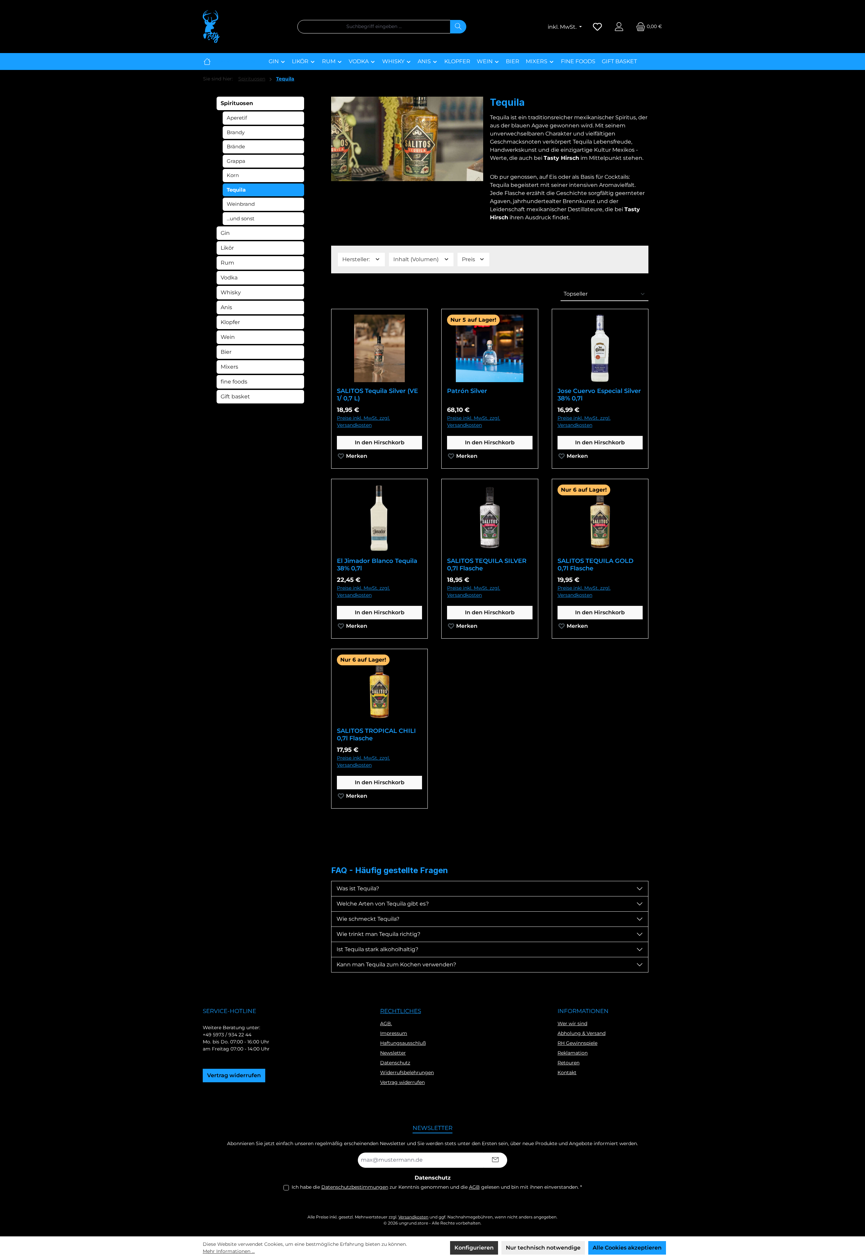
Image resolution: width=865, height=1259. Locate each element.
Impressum (393, 1033)
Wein (228, 337)
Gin (225, 233)
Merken (356, 456)
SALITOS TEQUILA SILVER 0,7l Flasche (486, 564)
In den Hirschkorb (379, 442)
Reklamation (573, 1053)
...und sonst (240, 218)
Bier (226, 352)
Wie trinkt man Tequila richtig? (378, 934)
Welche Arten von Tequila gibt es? (383, 903)
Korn (233, 175)
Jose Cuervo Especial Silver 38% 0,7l (599, 394)
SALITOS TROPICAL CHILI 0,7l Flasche (376, 734)
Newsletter (393, 1053)
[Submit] (495, 1160)
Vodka (229, 277)
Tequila (236, 190)
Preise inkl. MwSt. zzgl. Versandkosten (363, 421)
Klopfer (230, 322)
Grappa (236, 161)
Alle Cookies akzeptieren (627, 1247)
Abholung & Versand (582, 1033)
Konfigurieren (474, 1247)
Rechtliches (400, 1011)
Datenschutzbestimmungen (354, 1187)
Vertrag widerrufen (234, 1075)
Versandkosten (413, 1216)
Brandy (236, 132)
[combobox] (373, 26)
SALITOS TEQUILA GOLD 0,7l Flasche (596, 564)
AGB (474, 1187)
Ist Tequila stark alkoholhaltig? (377, 949)
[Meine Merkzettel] (597, 26)
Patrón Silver (467, 391)
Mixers (229, 367)
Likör (227, 248)
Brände (236, 146)
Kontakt (567, 1072)
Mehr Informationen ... (229, 1251)
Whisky (231, 292)
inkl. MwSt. (563, 27)
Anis (226, 307)
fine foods (234, 381)
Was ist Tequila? (358, 888)
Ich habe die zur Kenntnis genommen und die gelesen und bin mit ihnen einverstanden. (437, 1187)
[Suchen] (458, 26)
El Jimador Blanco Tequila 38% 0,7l (377, 564)
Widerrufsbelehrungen (407, 1072)
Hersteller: (356, 259)
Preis (469, 259)
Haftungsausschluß (403, 1043)
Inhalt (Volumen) (416, 259)
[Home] (207, 61)
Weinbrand (241, 204)
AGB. (386, 1023)
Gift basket (235, 396)
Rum (227, 263)
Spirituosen (237, 103)
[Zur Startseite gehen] (211, 26)
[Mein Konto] (619, 26)
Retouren (568, 1063)
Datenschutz (395, 1063)
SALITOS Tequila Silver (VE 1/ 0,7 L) (377, 394)
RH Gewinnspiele (577, 1043)
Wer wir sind (572, 1023)
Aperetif (237, 118)
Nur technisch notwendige (543, 1247)
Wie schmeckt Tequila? (368, 919)
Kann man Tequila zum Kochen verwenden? (396, 964)
